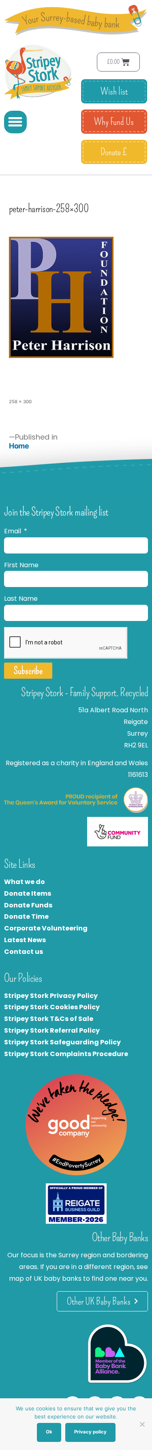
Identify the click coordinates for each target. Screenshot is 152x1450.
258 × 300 (20, 401)
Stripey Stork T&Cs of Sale (48, 1018)
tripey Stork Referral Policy (54, 1030)
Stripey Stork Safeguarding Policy (62, 1042)
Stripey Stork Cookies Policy (52, 1007)
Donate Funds (28, 905)
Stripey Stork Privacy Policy (51, 995)
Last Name (21, 598)
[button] (15, 122)
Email (13, 531)
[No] (142, 1424)
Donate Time (26, 916)
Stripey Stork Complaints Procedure (66, 1054)
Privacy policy (90, 1432)
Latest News (25, 940)
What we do (24, 881)
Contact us (23, 951)
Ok (49, 1432)
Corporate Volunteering (46, 928)
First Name (21, 565)
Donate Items (27, 893)
